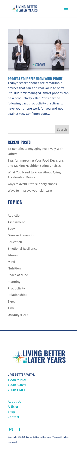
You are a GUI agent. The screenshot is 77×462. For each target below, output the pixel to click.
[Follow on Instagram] (11, 429)
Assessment (16, 222)
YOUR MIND (17, 380)
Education (15, 242)
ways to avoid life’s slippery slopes (32, 184)
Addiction (14, 215)
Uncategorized (18, 315)
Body (11, 228)
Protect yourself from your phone (35, 78)
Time (11, 308)
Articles (13, 406)
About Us (14, 401)
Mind (11, 262)
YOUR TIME (16, 390)
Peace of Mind (18, 275)
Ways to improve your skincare (30, 190)
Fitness (13, 255)
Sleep (12, 301)
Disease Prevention (21, 235)
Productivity (16, 288)
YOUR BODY (17, 385)
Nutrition (14, 268)
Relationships (17, 295)
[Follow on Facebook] (19, 429)
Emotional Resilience (22, 248)
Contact (13, 417)
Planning (14, 282)
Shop (11, 412)
